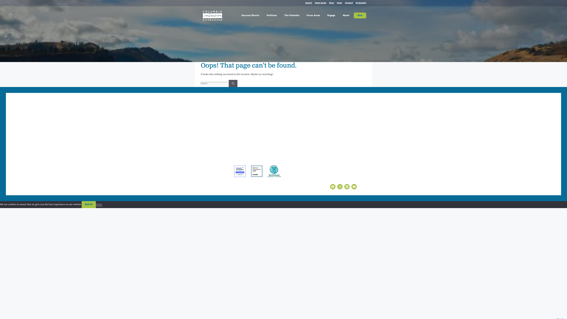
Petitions (272, 15)
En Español (361, 3)
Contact (349, 3)
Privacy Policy (328, 172)
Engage (331, 15)
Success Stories (250, 15)
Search (308, 3)
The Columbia (291, 15)
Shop (331, 3)
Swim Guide (320, 3)
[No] (99, 205)
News (339, 3)
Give (359, 15)
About (346, 15)
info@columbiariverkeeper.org (230, 141)
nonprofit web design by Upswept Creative (254, 183)
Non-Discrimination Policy (335, 179)
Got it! (89, 204)
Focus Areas (313, 15)
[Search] (233, 83)
